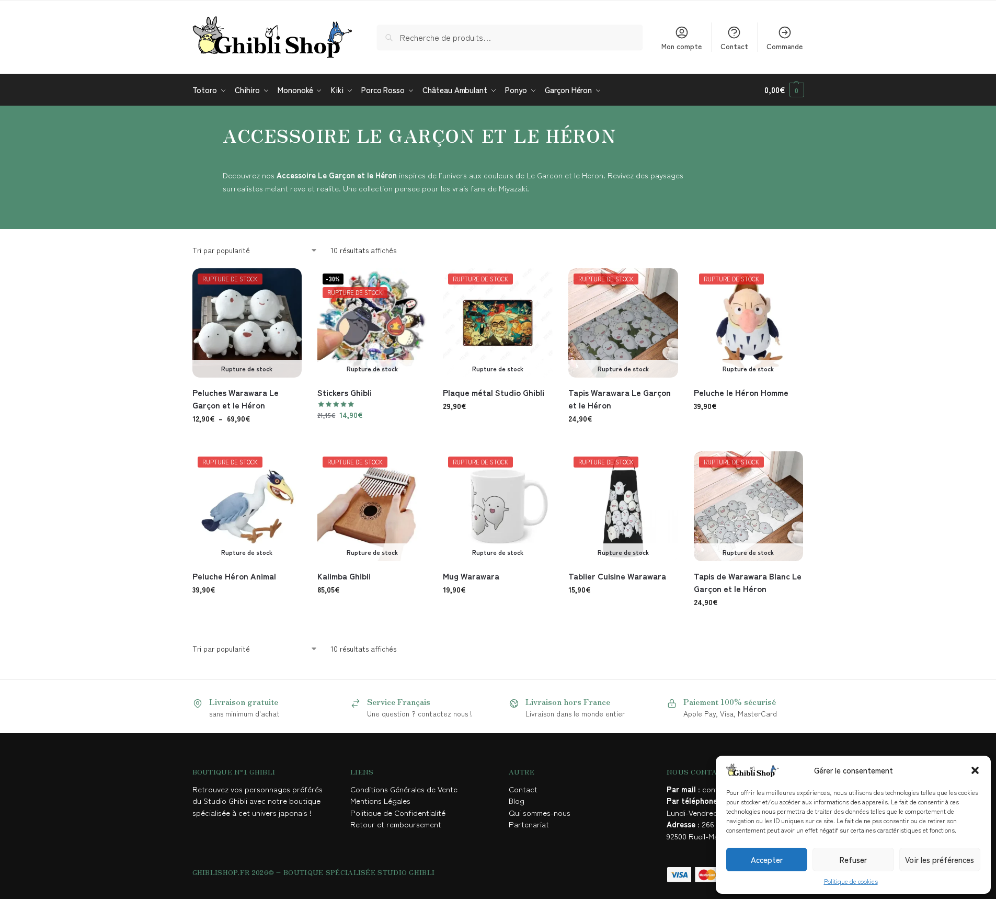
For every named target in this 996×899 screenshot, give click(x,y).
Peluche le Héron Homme (741, 392)
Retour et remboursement (395, 823)
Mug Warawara (471, 576)
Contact (734, 46)
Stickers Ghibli (344, 392)
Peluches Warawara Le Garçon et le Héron (235, 398)
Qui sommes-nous (541, 812)
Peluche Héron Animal (234, 576)
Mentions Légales (381, 800)
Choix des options (247, 441)
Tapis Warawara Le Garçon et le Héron (619, 398)
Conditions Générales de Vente (406, 788)
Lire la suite (372, 437)
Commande (784, 46)
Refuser (853, 859)
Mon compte (681, 46)
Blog (516, 800)
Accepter (767, 859)
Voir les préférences (939, 859)
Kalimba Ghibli (344, 576)
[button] (975, 770)
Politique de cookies (851, 881)
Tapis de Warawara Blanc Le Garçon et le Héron (748, 582)
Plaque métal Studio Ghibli (493, 392)
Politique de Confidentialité (397, 812)
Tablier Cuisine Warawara (617, 576)
